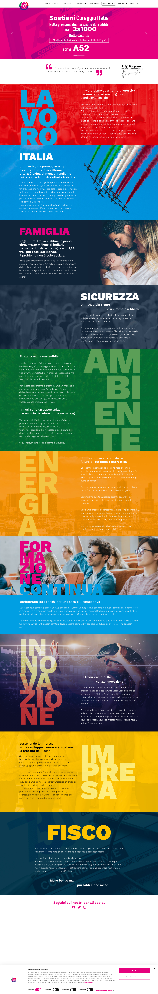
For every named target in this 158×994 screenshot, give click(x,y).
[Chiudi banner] (154, 968)
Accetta (134, 971)
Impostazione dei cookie (104, 990)
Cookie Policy (88, 982)
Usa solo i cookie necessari (134, 977)
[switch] (56, 989)
